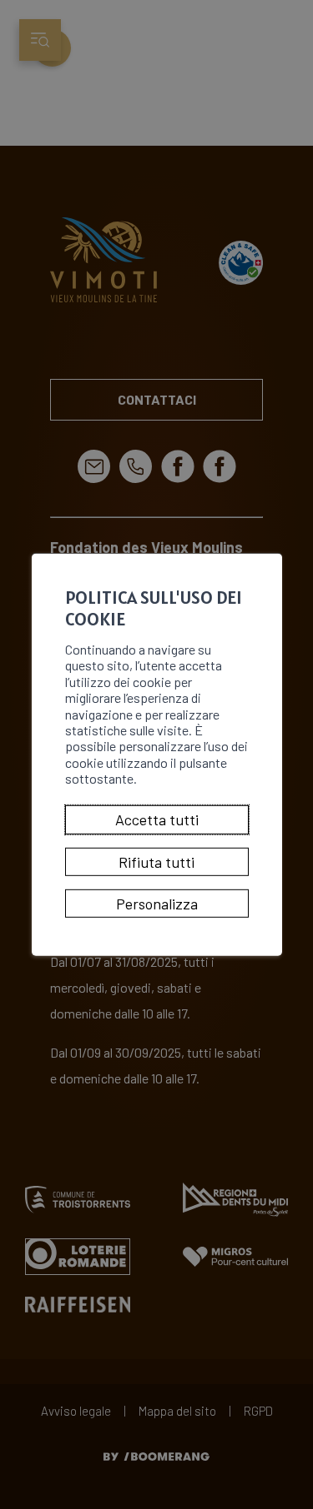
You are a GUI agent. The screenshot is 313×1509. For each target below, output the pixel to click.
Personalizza (157, 903)
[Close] (267, 535)
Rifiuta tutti (156, 862)
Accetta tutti (157, 819)
